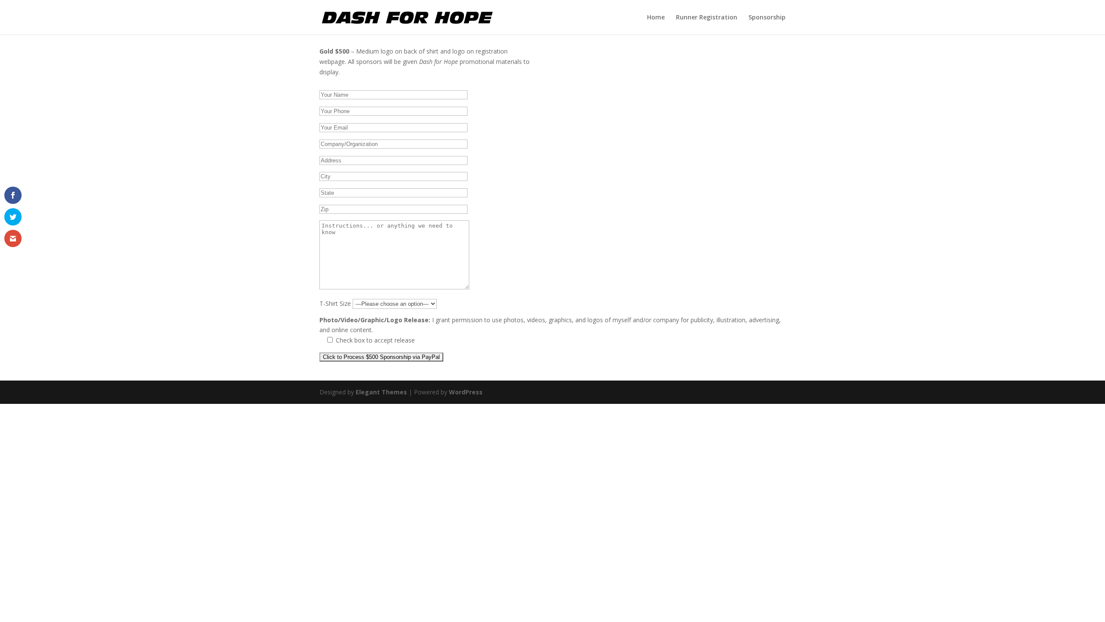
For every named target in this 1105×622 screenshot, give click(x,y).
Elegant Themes (381, 392)
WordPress (466, 392)
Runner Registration (706, 17)
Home (656, 17)
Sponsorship (767, 17)
